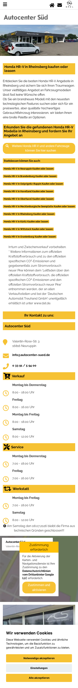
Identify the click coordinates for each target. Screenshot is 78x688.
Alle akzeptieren (39, 677)
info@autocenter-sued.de (31, 355)
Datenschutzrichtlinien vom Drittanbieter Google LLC (38, 574)
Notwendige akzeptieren (39, 658)
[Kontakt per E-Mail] (59, 4)
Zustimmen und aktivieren (39, 587)
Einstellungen (39, 668)
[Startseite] (52, 4)
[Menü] (5, 4)
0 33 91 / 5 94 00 (24, 365)
